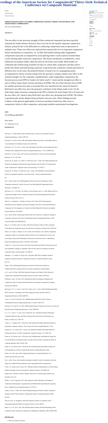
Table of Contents (9, 13)
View (90, 25)
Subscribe (91, 26)
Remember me (93, 19)
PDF (6, 124)
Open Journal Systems (93, 10)
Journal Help (91, 11)
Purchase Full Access (9, 15)
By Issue (90, 40)
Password (91, 17)
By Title (90, 43)
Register (7, 10)
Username (91, 15)
